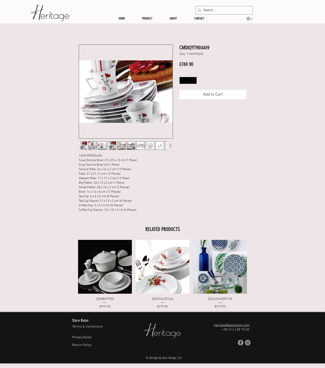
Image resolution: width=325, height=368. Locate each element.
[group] (162, 274)
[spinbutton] (188, 80)
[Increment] (193, 80)
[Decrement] (182, 80)
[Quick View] (105, 267)
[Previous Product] (72, 266)
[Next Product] (252, 266)
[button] (250, 18)
